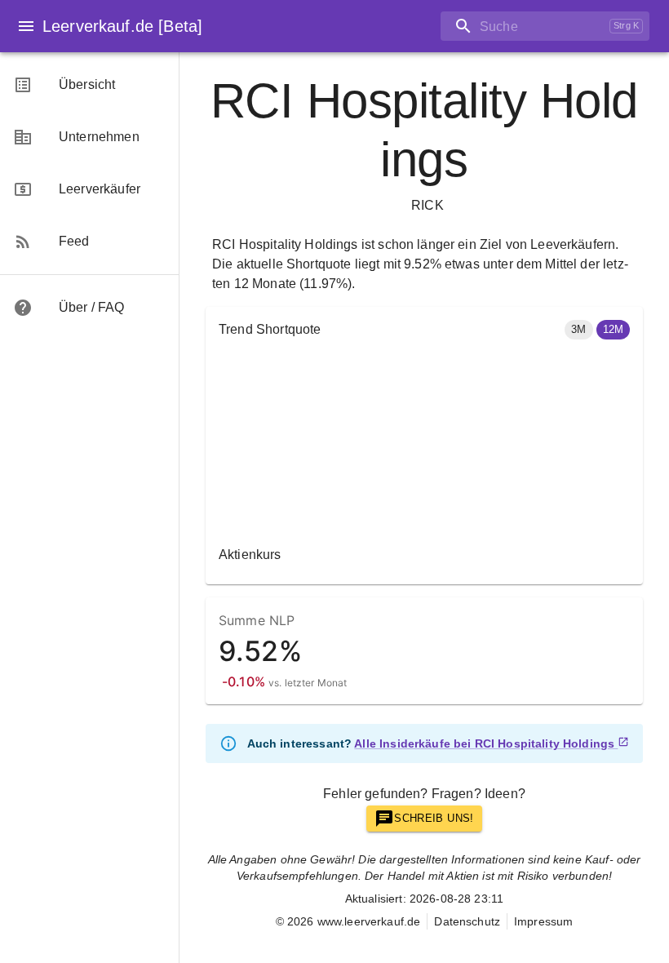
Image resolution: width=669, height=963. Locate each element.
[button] (578, 329)
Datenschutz (467, 921)
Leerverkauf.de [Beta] (122, 26)
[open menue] (26, 26)
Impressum (543, 921)
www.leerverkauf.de (369, 921)
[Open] (649, 27)
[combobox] (522, 26)
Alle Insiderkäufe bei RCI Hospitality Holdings (484, 743)
